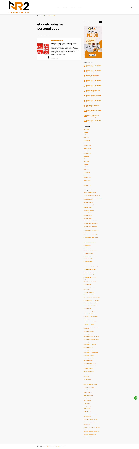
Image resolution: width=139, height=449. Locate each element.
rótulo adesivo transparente (90, 414)
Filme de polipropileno (89, 371)
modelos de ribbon (88, 398)
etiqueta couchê (87, 245)
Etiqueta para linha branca (90, 272)
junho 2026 (86, 129)
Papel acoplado (87, 400)
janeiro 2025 (86, 174)
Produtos (73, 7)
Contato (80, 7)
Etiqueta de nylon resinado (90, 256)
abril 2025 (86, 166)
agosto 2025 (86, 156)
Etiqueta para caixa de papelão (91, 266)
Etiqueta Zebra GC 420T (89, 292)
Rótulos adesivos (87, 416)
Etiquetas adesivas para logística (91, 303)
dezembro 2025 (87, 145)
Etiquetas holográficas (89, 331)
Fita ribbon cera (87, 379)
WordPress (58, 446)
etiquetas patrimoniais (89, 355)
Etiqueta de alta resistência (90, 250)
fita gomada (86, 376)
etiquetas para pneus (88, 350)
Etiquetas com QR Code (89, 313)
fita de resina (87, 374)
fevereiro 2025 (87, 172)
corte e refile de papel (89, 210)
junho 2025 (86, 161)
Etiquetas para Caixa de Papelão (91, 336)
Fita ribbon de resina (88, 382)
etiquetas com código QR (89, 311)
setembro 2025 (87, 153)
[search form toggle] (131, 7)
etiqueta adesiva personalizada (91, 237)
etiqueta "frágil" (87, 213)
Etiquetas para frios (88, 347)
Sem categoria (87, 424)
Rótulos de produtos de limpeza (91, 422)
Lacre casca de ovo (88, 392)
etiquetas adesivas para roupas (91, 305)
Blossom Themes (47, 446)
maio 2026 (86, 132)
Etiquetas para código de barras (91, 339)
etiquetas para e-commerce (90, 344)
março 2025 (86, 169)
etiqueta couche (87, 248)
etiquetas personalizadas (89, 358)
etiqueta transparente (89, 287)
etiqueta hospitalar (88, 261)
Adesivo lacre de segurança (90, 192)
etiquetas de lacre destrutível (90, 321)
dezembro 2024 (87, 177)
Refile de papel (87, 408)
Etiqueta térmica (87, 284)
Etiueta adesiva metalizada (90, 366)
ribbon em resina (87, 411)
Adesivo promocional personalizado (92, 195)
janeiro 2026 (86, 142)
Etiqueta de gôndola (88, 253)
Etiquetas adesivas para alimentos (92, 297)
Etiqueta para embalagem (57, 40)
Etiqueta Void (87, 289)
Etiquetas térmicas (88, 360)
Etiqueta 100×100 (88, 215)
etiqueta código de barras (90, 242)
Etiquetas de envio (88, 319)
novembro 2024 (87, 180)
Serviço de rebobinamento (90, 434)
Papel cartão (87, 403)
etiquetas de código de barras (90, 316)
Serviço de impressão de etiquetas (91, 431)
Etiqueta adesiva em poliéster (90, 223)
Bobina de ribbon (87, 207)
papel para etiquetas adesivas (91, 406)
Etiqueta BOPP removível (89, 240)
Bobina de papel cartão (89, 204)
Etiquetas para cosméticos (90, 342)
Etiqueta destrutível (88, 258)
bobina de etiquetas (88, 202)
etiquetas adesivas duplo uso (90, 295)
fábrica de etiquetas (88, 368)
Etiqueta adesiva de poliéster (90, 221)
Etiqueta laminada (88, 264)
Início (58, 7)
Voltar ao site (65, 7)
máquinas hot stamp (88, 395)
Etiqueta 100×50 (87, 218)
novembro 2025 (87, 148)
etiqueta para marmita (89, 274)
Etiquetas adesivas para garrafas (91, 300)
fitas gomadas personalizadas (90, 384)
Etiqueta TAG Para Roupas (90, 281)
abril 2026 (86, 134)
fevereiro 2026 (87, 140)
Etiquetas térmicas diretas (90, 363)
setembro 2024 (87, 185)
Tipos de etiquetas (88, 437)
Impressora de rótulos (88, 390)
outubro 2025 (87, 150)
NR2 (49, 445)
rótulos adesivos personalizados (91, 419)
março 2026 (86, 137)
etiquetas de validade (89, 324)
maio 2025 (86, 164)
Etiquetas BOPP (87, 308)
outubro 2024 (87, 182)
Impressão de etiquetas (89, 387)
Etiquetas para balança (89, 334)
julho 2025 (86, 158)
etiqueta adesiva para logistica (91, 234)
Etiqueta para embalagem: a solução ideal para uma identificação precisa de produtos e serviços (64, 44)
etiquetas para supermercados (91, 352)
